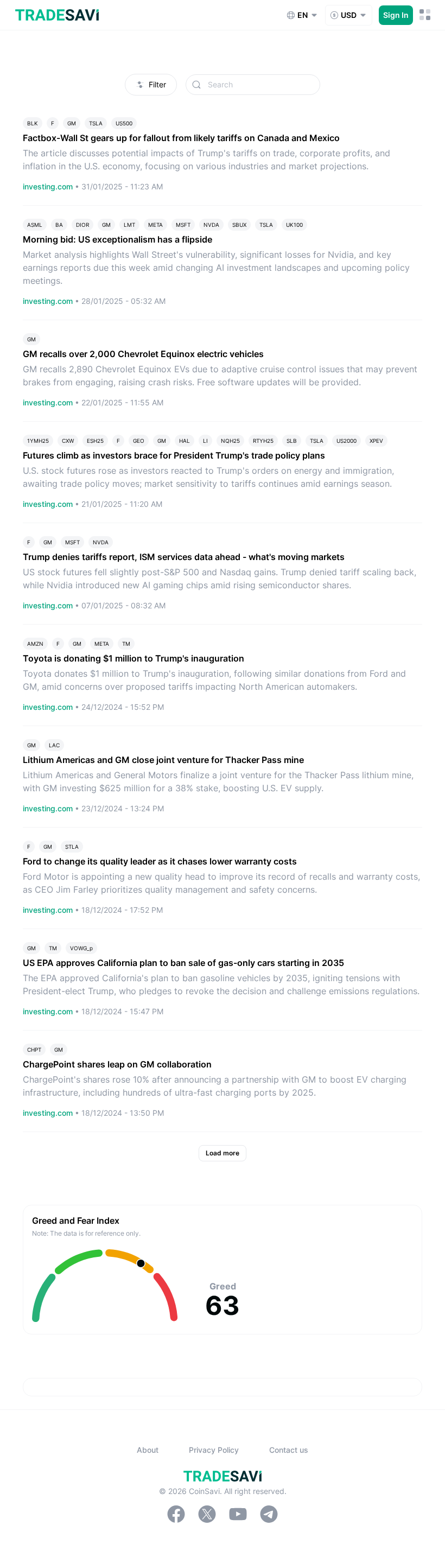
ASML (34, 224)
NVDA (211, 224)
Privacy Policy (214, 1449)
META (155, 224)
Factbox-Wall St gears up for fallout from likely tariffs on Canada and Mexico (181, 137)
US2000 (346, 440)
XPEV (376, 440)
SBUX (239, 224)
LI (205, 440)
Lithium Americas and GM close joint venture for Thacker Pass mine (163, 759)
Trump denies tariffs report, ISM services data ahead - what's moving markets (184, 556)
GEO (138, 440)
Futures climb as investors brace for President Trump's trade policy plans (174, 455)
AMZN (35, 643)
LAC (54, 745)
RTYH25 (263, 440)
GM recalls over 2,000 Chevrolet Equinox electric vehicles (143, 353)
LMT (129, 224)
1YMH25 (38, 440)
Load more (222, 1153)
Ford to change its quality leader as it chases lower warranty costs (160, 861)
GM (71, 123)
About (147, 1449)
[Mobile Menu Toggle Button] (425, 15)
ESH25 (95, 440)
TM (126, 643)
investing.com (49, 186)
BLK (32, 123)
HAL (184, 440)
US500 (124, 123)
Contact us (288, 1449)
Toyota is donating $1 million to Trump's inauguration (133, 658)
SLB (292, 440)
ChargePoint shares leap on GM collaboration (117, 1064)
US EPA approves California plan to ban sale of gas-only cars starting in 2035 (183, 962)
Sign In (396, 15)
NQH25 (230, 440)
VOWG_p (81, 948)
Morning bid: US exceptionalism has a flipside (117, 239)
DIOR (82, 224)
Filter (157, 84)
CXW (68, 440)
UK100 (294, 224)
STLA (72, 846)
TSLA (96, 123)
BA (59, 224)
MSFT (183, 224)
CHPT (34, 1049)
